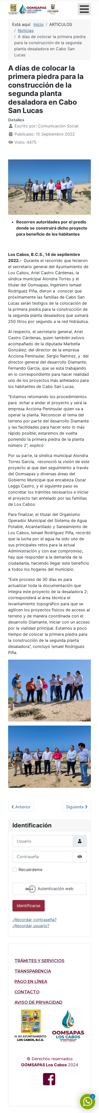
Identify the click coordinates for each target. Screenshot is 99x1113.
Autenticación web (54, 888)
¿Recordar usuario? (30, 925)
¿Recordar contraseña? (34, 919)
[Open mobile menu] (84, 9)
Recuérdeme (30, 869)
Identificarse (28, 905)
